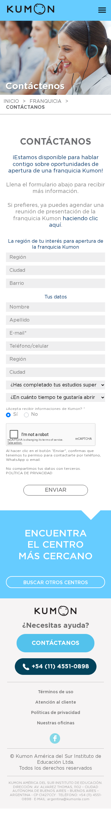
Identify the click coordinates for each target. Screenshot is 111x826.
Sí (15, 414)
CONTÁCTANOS (55, 643)
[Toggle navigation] (102, 9)
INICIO (11, 101)
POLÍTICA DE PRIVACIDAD (29, 473)
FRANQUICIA (46, 101)
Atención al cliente (55, 702)
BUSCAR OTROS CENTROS (55, 582)
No (34, 414)
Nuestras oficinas (55, 723)
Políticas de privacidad (55, 713)
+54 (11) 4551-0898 (60, 667)
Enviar (55, 490)
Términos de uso (55, 692)
